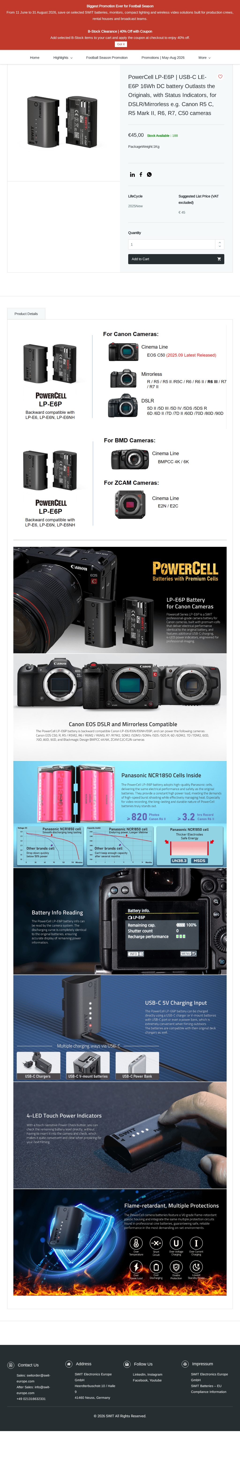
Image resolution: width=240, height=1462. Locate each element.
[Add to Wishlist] (220, 77)
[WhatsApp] (149, 174)
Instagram (154, 1374)
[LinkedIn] (132, 174)
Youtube (156, 1380)
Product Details (26, 314)
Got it (121, 44)
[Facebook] (140, 174)
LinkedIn (139, 1374)
